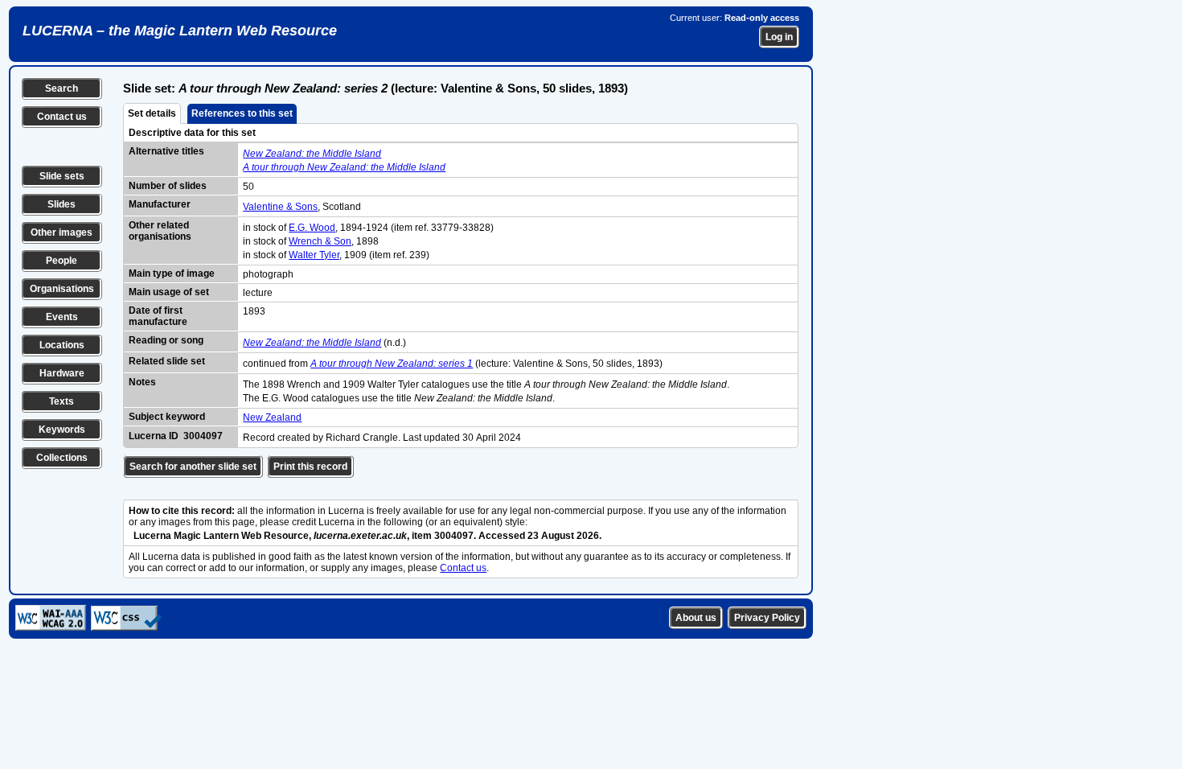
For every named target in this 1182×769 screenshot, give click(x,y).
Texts (61, 401)
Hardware (61, 373)
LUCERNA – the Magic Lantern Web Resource (180, 31)
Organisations (62, 288)
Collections (62, 457)
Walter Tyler (314, 255)
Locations (61, 345)
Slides (61, 204)
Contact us (62, 116)
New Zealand (272, 417)
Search (61, 88)
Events (62, 317)
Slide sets (61, 176)
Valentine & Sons (280, 206)
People (61, 260)
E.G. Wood (312, 227)
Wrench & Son (320, 241)
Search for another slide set (193, 466)
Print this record (310, 466)
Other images (61, 232)
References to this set (242, 113)
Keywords (62, 429)
